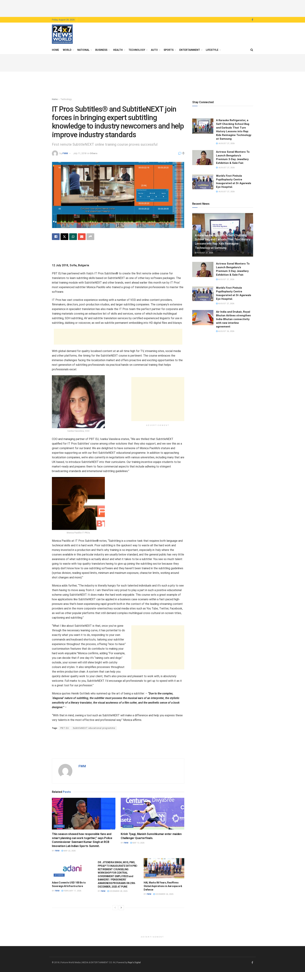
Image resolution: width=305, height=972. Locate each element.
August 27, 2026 (204, 253)
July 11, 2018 (79, 153)
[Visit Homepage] (62, 34)
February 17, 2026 (72, 891)
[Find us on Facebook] (252, 20)
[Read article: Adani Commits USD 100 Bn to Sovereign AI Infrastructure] (72, 868)
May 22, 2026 (69, 851)
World (67, 49)
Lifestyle (212, 49)
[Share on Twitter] (64, 236)
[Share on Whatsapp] (73, 236)
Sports (169, 49)
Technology (136, 49)
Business (101, 49)
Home (55, 49)
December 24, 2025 (164, 894)
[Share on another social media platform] (90, 236)
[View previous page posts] (115, 907)
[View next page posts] (121, 907)
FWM (65, 153)
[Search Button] (251, 49)
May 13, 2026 (138, 843)
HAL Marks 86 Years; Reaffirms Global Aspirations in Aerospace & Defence (163, 886)
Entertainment (189, 49)
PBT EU (64, 728)
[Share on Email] (82, 236)
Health (118, 49)
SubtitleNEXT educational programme (94, 728)
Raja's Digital (134, 962)
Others (93, 153)
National (83, 49)
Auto (154, 49)
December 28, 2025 (118, 891)
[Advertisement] (152, 8)
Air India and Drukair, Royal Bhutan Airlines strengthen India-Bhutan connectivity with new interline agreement (233, 319)
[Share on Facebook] (56, 236)
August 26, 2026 (226, 331)
